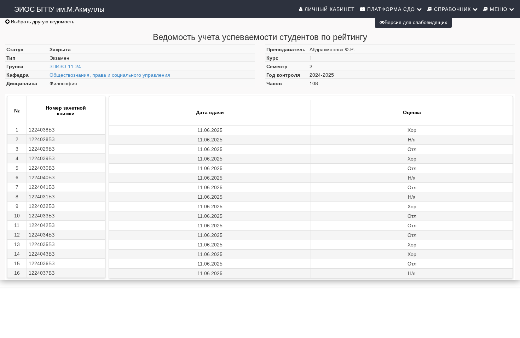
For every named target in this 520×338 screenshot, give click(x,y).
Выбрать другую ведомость (42, 21)
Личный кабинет (329, 8)
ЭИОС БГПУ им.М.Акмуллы (59, 9)
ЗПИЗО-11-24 (65, 66)
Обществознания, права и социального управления (110, 74)
